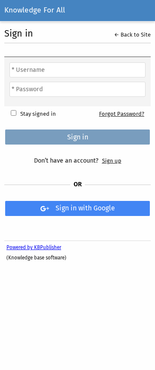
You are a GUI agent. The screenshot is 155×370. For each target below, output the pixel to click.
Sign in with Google (85, 208)
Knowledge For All (34, 10)
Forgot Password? (121, 114)
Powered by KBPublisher (33, 247)
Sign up (111, 160)
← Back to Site (132, 34)
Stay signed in (38, 114)
